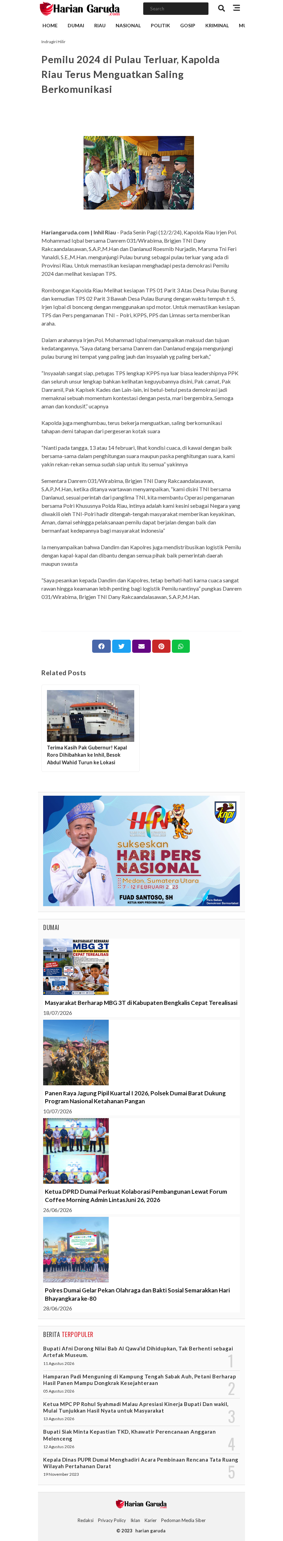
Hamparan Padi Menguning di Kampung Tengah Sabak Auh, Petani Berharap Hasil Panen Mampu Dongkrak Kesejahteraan (139, 1379)
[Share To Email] (141, 646)
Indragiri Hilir (53, 41)
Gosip (187, 25)
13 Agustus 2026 (58, 1418)
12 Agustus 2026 (58, 1446)
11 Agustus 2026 (58, 1363)
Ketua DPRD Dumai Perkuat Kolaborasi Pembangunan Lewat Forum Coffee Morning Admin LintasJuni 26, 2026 (136, 1195)
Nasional (128, 25)
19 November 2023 (61, 1474)
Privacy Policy (112, 1520)
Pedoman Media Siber (183, 1520)
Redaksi (86, 1520)
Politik (160, 25)
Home (50, 25)
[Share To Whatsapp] (181, 646)
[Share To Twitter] (121, 646)
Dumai (76, 25)
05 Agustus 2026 (58, 1391)
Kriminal (217, 25)
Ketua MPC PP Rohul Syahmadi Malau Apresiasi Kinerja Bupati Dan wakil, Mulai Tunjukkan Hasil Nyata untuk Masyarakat (135, 1407)
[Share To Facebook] (101, 646)
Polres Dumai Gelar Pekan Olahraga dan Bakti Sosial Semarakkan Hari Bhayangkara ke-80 (137, 1294)
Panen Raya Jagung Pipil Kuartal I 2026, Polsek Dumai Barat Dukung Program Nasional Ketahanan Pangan (135, 1097)
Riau (100, 25)
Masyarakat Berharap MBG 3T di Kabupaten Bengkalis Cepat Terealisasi (141, 1002)
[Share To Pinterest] (161, 646)
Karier (151, 1520)
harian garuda (150, 1530)
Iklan (135, 1520)
